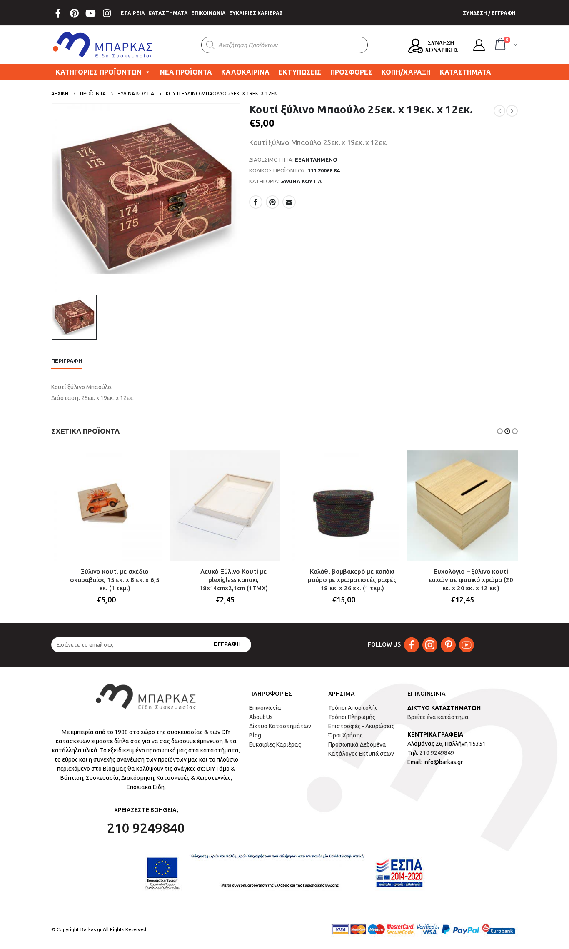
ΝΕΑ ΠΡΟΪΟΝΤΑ (186, 72)
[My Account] (479, 45)
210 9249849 (436, 752)
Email (289, 202)
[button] (500, 431)
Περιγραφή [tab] (66, 361)
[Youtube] (90, 13)
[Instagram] (106, 13)
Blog (255, 735)
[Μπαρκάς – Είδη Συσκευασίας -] (103, 45)
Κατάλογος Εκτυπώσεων (361, 753)
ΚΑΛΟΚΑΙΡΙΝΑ (245, 72)
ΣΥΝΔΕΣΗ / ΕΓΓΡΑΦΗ (489, 13)
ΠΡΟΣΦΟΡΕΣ (351, 72)
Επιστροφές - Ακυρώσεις (361, 726)
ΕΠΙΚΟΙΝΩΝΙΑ (208, 13)
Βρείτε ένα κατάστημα (438, 717)
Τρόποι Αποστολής (353, 707)
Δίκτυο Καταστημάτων (280, 726)
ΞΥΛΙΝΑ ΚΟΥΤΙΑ (301, 181)
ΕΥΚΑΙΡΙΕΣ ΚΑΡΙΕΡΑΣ (256, 13)
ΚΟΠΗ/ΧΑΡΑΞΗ (406, 72)
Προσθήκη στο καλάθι (147, 464)
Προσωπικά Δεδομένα (357, 744)
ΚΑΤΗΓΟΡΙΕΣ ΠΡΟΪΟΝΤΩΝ (99, 72)
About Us (261, 717)
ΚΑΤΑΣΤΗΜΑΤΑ (168, 13)
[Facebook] (58, 13)
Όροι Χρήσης (345, 735)
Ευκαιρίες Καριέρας (275, 744)
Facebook (255, 202)
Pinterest (272, 202)
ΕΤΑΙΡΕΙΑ (133, 13)
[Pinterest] (74, 13)
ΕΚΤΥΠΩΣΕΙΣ (300, 72)
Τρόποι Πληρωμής (351, 717)
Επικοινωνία (265, 707)
